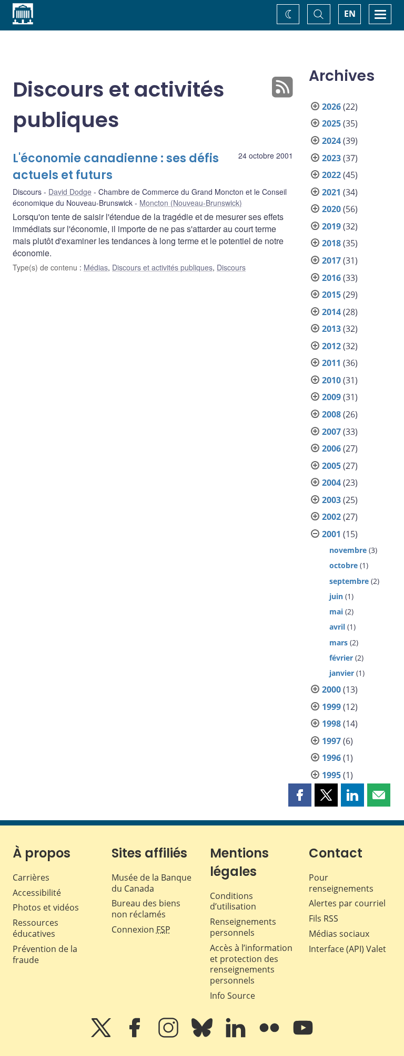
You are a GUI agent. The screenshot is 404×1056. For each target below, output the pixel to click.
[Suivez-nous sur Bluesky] (203, 1035)
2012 (331, 346)
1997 (331, 741)
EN (350, 13)
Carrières (31, 877)
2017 (331, 260)
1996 (331, 758)
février (341, 658)
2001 (331, 534)
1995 (331, 775)
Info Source (232, 995)
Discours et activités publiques (162, 267)
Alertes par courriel (347, 903)
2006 (331, 448)
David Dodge (70, 191)
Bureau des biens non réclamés (146, 908)
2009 (331, 397)
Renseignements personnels (243, 927)
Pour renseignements (341, 883)
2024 (331, 141)
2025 (331, 123)
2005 (331, 466)
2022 (331, 175)
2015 (331, 294)
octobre (343, 565)
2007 (331, 431)
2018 (331, 243)
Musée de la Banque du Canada (151, 883)
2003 (331, 500)
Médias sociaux (339, 933)
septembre (349, 581)
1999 (331, 707)
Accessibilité (37, 892)
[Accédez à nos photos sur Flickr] (270, 1035)
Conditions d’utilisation (233, 901)
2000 (331, 689)
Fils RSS (323, 918)
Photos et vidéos (46, 907)
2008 (331, 414)
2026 (331, 106)
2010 (331, 380)
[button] (299, 795)
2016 (331, 278)
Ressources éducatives (35, 928)
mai (336, 611)
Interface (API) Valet (347, 949)
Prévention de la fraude (45, 954)
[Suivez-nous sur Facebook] (136, 1035)
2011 (331, 363)
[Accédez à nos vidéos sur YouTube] (303, 1035)
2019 (331, 226)
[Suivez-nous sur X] (102, 1035)
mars (338, 642)
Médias (96, 267)
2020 (331, 209)
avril (337, 627)
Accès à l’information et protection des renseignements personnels (251, 964)
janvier (341, 673)
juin (336, 596)
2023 (331, 158)
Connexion (141, 929)
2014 (331, 312)
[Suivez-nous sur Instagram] (169, 1035)
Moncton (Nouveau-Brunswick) (190, 202)
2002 (331, 516)
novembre (348, 550)
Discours (231, 267)
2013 (331, 328)
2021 (331, 192)
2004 (331, 482)
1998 (331, 723)
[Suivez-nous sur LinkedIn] (237, 1035)
